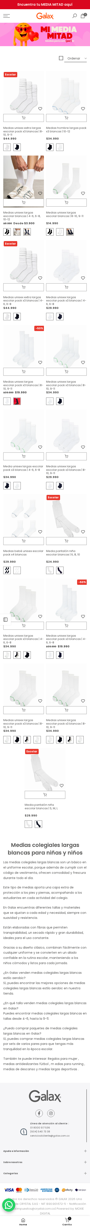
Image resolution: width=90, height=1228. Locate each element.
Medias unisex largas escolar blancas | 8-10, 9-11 (64, 214)
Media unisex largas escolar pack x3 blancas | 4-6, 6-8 (23, 468)
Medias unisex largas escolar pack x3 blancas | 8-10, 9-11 (23, 385)
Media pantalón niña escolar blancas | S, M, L (41, 806)
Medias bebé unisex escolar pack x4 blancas (23, 553)
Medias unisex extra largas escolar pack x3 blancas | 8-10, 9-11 (23, 131)
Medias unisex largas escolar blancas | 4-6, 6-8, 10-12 (22, 215)
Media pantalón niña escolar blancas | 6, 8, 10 (63, 553)
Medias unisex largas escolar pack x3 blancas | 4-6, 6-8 (66, 300)
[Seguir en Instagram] (51, 1113)
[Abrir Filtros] (5, 619)
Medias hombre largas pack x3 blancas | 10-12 (66, 129)
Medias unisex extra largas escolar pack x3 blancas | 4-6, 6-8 (23, 300)
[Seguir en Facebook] (39, 1113)
